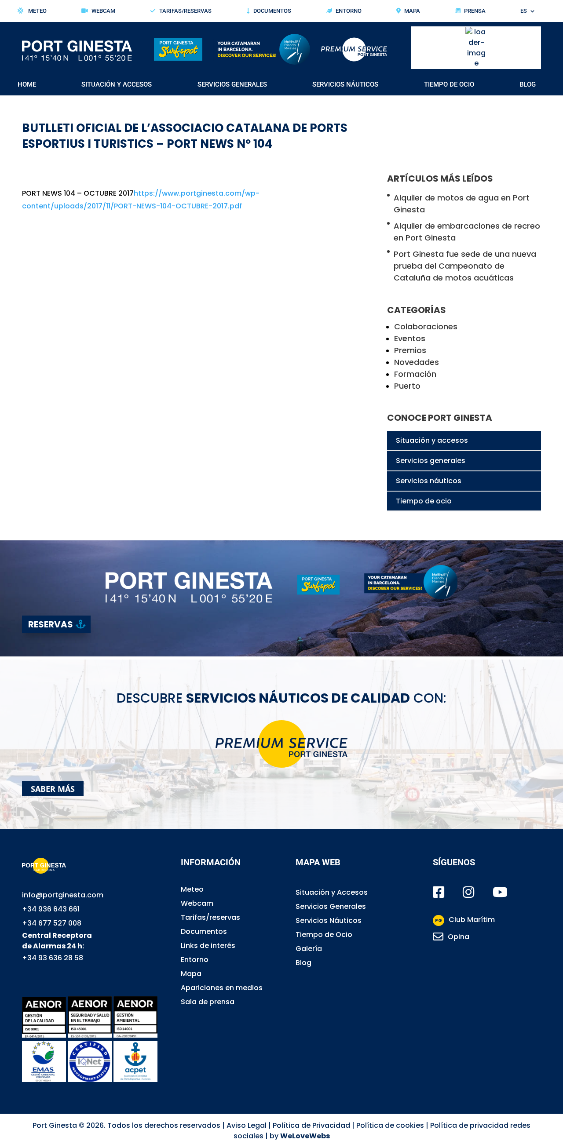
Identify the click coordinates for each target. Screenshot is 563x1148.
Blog (527, 84)
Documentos (272, 11)
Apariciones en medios (222, 988)
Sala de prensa (207, 1002)
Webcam (103, 11)
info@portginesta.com (62, 895)
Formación (415, 373)
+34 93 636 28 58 (52, 958)
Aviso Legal (247, 1125)
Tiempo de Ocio (449, 84)
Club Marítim (465, 920)
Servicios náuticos (428, 481)
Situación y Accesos (116, 84)
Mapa (412, 11)
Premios (410, 350)
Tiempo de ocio (424, 501)
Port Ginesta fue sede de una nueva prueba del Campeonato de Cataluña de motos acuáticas (465, 265)
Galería (309, 949)
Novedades (416, 362)
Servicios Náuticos (345, 84)
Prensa (475, 11)
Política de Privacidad (311, 1125)
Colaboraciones (425, 326)
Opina (458, 937)
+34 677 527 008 (51, 923)
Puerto (407, 385)
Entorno (349, 11)
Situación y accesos (432, 440)
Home (27, 84)
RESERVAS (50, 624)
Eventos (409, 338)
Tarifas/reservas (210, 917)
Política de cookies (390, 1125)
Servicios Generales (232, 84)
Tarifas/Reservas (185, 11)
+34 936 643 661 (51, 909)
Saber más (53, 788)
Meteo (37, 11)
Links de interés (208, 945)
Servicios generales (430, 461)
